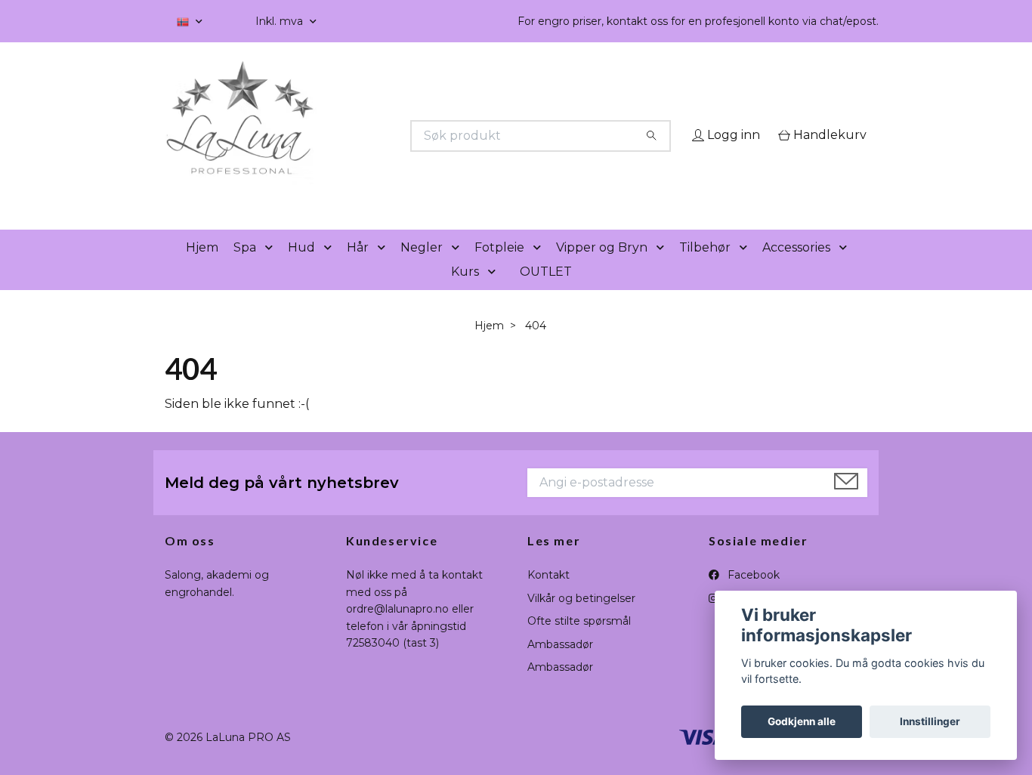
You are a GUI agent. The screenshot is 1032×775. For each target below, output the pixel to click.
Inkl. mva (280, 21)
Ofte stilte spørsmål (579, 643)
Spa (244, 268)
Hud (301, 268)
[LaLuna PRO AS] (340, 136)
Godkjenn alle (802, 721)
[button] (272, 269)
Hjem (202, 268)
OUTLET (546, 293)
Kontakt (548, 597)
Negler (421, 268)
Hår (358, 268)
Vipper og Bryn (601, 268)
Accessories (796, 268)
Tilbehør (705, 268)
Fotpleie (499, 268)
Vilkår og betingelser (581, 619)
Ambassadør (560, 665)
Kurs (465, 293)
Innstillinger (930, 721)
